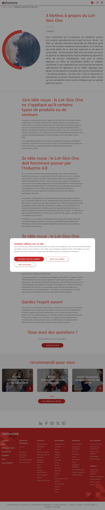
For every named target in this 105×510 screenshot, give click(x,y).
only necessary (24, 264)
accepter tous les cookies (29, 259)
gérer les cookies (57, 259)
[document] (52, 255)
